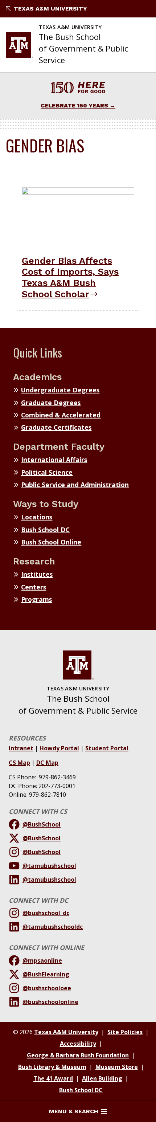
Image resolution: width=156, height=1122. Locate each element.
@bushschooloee (46, 988)
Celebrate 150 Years (74, 105)
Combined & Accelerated (60, 415)
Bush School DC (45, 529)
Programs (36, 599)
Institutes (37, 574)
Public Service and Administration (75, 484)
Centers (33, 587)
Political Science (47, 472)
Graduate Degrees (51, 402)
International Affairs (54, 459)
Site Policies (125, 1032)
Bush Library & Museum (52, 1067)
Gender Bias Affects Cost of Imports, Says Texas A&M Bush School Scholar (70, 277)
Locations (36, 517)
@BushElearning (45, 974)
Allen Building (102, 1078)
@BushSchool (41, 824)
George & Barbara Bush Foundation (78, 1055)
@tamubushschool (49, 866)
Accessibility (78, 1044)
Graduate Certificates (56, 427)
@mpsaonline (42, 960)
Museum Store (116, 1067)
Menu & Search (73, 1111)
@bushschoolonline (50, 1002)
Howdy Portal (59, 748)
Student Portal (106, 748)
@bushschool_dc (45, 913)
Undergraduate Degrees (60, 389)
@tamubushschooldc (52, 927)
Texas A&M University (50, 8)
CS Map (19, 763)
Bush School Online (51, 542)
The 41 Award (53, 1078)
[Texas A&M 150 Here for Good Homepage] (78, 89)
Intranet (21, 748)
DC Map (47, 763)
